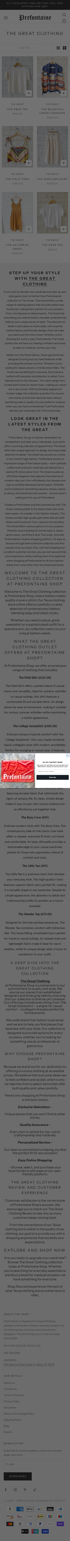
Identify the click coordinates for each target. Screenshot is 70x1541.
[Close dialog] (67, 755)
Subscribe (52, 777)
